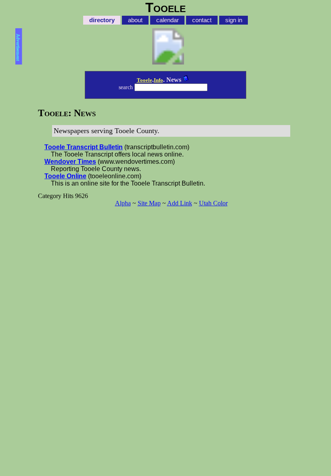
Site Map (149, 203)
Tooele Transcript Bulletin (83, 147)
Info (158, 80)
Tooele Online (65, 176)
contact (202, 20)
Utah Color (213, 203)
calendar (167, 20)
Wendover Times (70, 161)
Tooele (144, 80)
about (135, 20)
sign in (233, 20)
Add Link (179, 203)
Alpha (123, 203)
